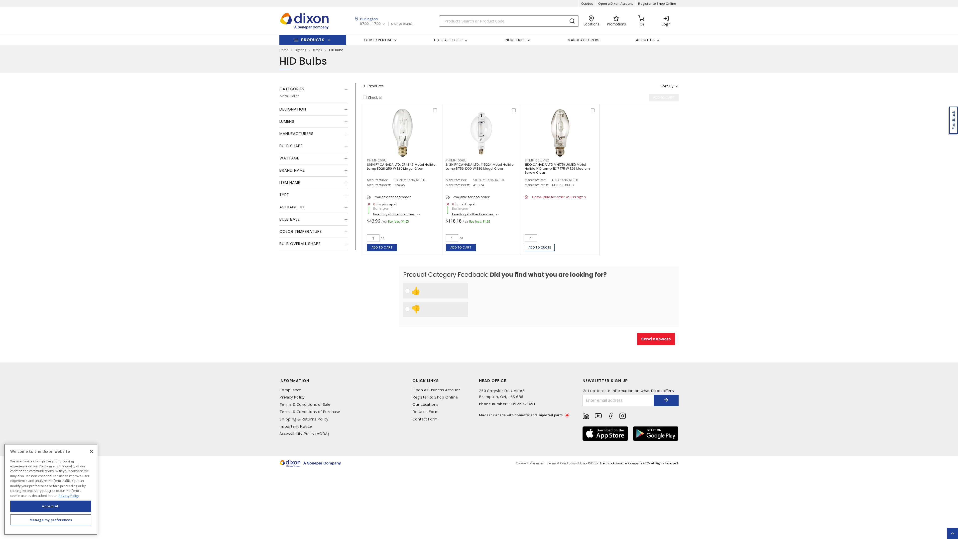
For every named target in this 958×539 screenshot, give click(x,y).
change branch (402, 24)
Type (284, 194)
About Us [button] (645, 39)
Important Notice (295, 426)
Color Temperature (300, 231)
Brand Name (292, 170)
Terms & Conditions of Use (566, 463)
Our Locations (425, 404)
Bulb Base (289, 219)
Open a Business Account (436, 390)
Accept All (51, 506)
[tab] (313, 89)
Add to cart (382, 247)
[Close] (91, 451)
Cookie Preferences (530, 463)
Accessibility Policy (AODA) (304, 433)
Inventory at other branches (394, 214)
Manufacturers (583, 39)
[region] (51, 489)
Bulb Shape (291, 145)
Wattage (289, 158)
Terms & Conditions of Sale (305, 404)
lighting (300, 50)
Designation (292, 109)
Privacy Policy (292, 397)
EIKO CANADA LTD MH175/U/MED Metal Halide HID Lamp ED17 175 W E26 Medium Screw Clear (557, 168)
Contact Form (425, 419)
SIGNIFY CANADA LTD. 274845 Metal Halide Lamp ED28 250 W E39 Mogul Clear (401, 166)
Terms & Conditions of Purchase (309, 411)
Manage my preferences (51, 519)
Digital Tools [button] (448, 39)
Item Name (289, 182)
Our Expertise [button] (378, 39)
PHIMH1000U (456, 160)
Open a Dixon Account (615, 3)
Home (283, 50)
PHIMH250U (377, 160)
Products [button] (313, 39)
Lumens (286, 121)
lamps (317, 50)
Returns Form (425, 411)
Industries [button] (515, 39)
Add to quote (539, 247)
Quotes (587, 3)
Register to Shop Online (657, 3)
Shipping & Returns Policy (303, 419)
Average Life (292, 207)
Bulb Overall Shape (300, 243)
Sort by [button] (667, 85)
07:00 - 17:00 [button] (370, 24)
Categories (291, 89)
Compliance (290, 390)
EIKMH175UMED (537, 160)
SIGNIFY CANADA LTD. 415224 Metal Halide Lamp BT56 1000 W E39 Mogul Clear (480, 166)
